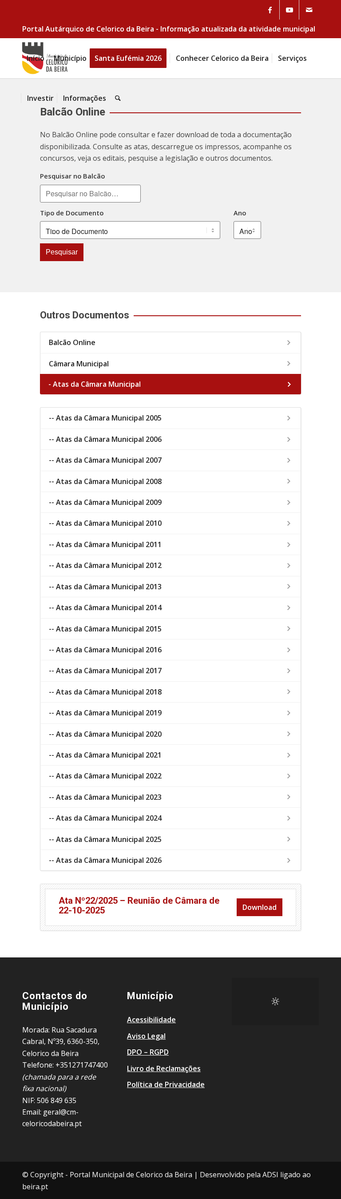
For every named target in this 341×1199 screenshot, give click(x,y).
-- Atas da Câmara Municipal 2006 (105, 439)
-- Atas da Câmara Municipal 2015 (105, 629)
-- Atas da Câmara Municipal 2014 (105, 607)
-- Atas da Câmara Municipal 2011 (105, 544)
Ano (240, 212)
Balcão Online (72, 342)
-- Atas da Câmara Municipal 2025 (105, 839)
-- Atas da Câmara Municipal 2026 (105, 860)
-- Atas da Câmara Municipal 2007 (105, 460)
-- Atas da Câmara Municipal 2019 (105, 713)
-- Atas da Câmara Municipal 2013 (105, 587)
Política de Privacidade (166, 1084)
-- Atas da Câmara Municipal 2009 (105, 502)
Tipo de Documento (71, 212)
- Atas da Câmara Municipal (94, 384)
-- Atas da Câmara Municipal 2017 (105, 670)
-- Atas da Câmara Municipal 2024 (105, 818)
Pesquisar (62, 252)
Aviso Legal (146, 1036)
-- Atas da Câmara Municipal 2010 (105, 523)
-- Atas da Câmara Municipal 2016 (105, 650)
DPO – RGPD (148, 1052)
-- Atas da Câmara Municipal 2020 (105, 734)
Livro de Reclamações (164, 1068)
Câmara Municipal (79, 364)
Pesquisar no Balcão (72, 175)
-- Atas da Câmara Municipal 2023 (105, 797)
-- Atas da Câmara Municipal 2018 (105, 692)
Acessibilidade (151, 1019)
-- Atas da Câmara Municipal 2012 (105, 565)
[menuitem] (35, 58)
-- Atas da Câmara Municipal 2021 (105, 755)
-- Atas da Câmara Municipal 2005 (105, 418)
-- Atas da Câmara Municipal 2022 (105, 776)
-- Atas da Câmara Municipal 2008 (105, 481)
